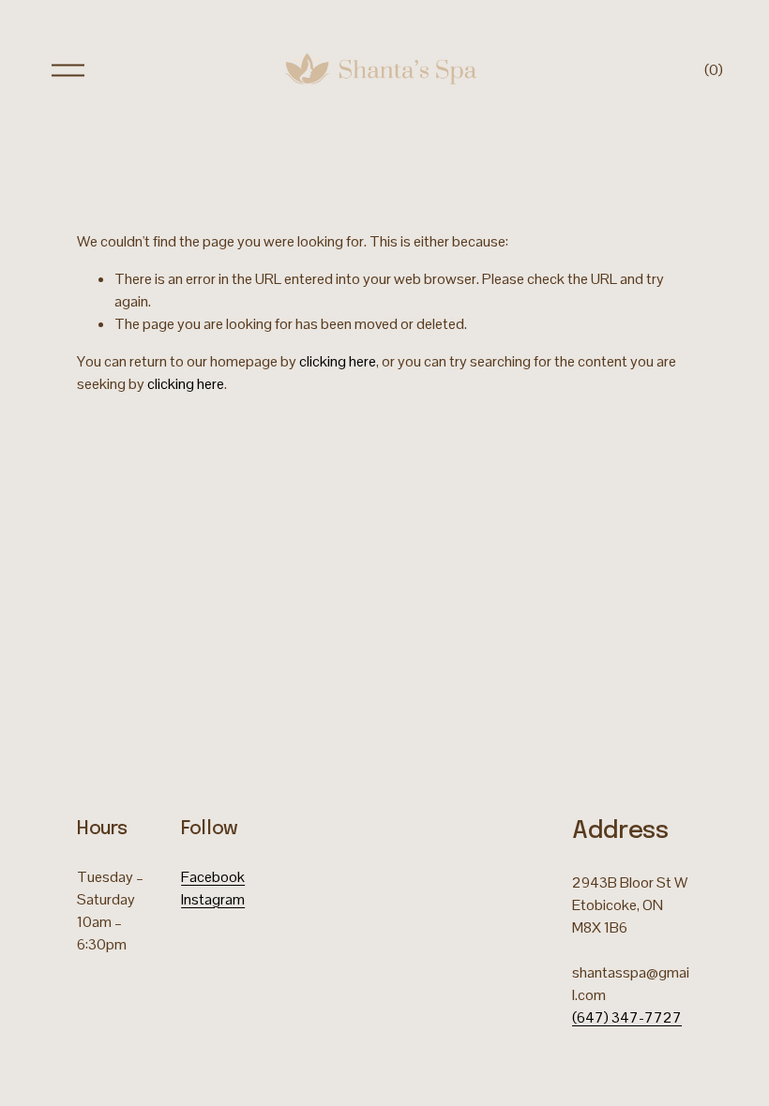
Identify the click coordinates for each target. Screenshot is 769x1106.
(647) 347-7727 (627, 1017)
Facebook (213, 877)
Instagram (213, 899)
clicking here (337, 361)
